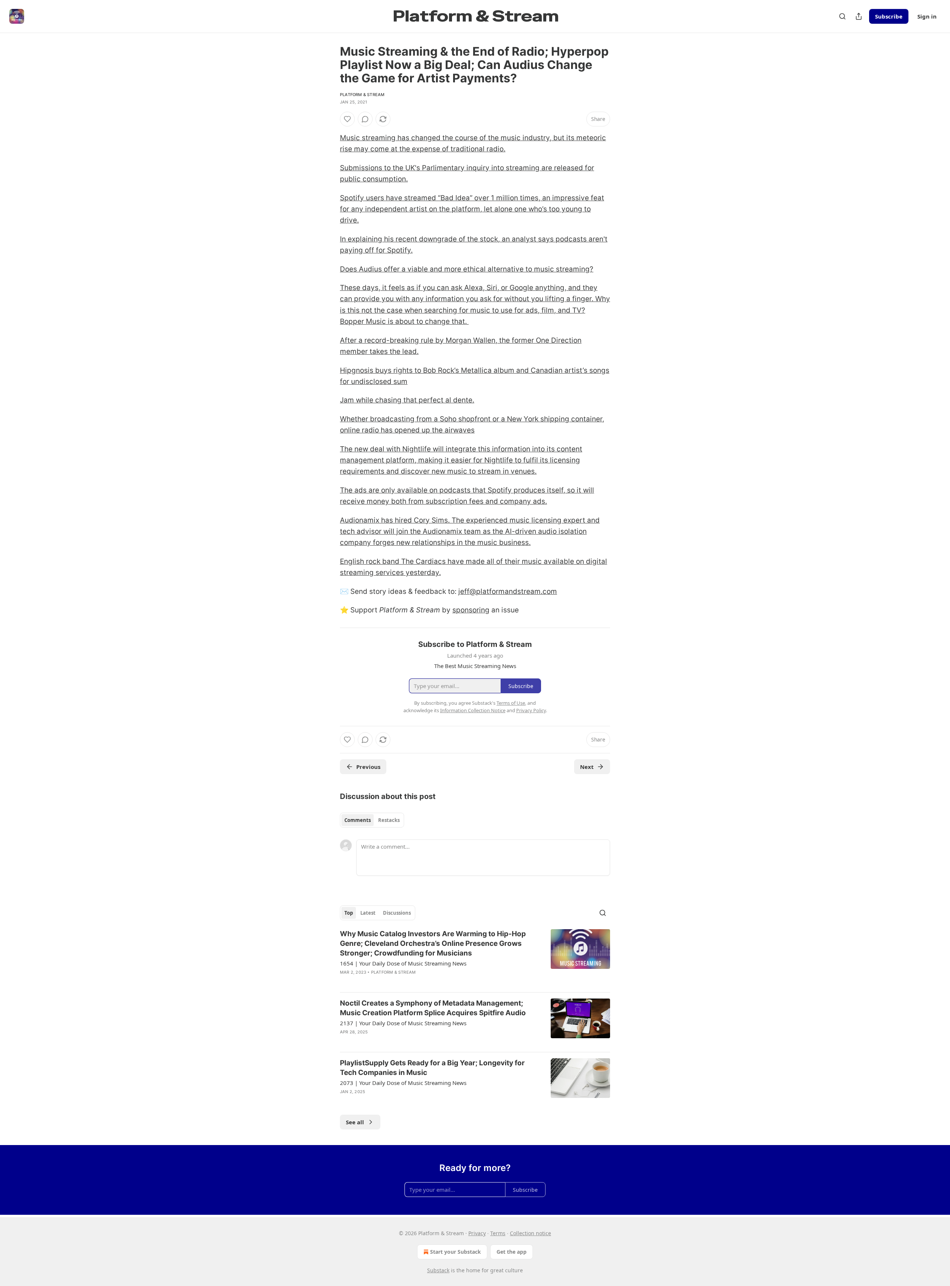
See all (355, 1122)
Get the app (512, 1251)
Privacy (477, 1233)
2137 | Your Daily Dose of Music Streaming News (403, 1023)
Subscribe (888, 16)
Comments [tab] (357, 820)
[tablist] (372, 820)
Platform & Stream (362, 94)
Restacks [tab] (389, 820)
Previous (368, 766)
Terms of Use (511, 703)
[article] (475, 957)
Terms (497, 1233)
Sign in (927, 16)
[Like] (347, 119)
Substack (438, 1270)
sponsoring (470, 610)
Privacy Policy (531, 710)
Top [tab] (348, 913)
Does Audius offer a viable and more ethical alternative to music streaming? (466, 269)
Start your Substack (455, 1251)
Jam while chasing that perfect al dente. (407, 400)
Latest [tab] (368, 913)
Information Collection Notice (472, 710)
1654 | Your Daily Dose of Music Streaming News (403, 963)
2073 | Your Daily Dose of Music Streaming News (403, 1082)
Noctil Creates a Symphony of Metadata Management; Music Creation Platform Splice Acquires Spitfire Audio (433, 1008)
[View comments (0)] (365, 119)
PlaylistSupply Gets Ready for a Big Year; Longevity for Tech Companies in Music (432, 1068)
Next (587, 766)
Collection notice (530, 1233)
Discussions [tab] (397, 913)
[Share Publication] (858, 16)
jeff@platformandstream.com (507, 591)
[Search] (842, 16)
